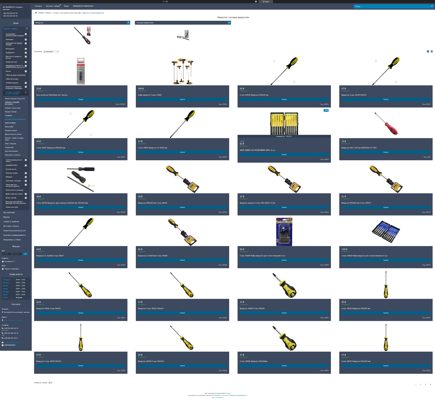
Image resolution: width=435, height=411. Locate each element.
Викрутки (39, 23)
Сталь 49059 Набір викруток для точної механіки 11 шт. (365, 256)
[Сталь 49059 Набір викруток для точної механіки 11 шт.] (386, 232)
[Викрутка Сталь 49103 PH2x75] (386, 71)
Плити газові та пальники (14, 190)
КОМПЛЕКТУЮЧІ (11, 165)
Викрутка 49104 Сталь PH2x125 (151, 361)
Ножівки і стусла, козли (12, 108)
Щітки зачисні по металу (13, 134)
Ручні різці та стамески (12, 155)
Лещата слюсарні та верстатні (15, 99)
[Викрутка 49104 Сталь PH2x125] (182, 337)
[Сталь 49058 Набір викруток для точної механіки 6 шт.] (284, 232)
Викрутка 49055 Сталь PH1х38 (252, 308)
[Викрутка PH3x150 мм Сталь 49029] (386, 179)
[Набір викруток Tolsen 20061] (182, 71)
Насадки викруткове (145, 23)
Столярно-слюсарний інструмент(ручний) (67, 13)
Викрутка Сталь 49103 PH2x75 (354, 95)
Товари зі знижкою (11, 221)
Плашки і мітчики (11, 112)
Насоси (8, 71)
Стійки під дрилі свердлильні (16, 75)
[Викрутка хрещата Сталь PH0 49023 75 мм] (284, 179)
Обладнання (10, 49)
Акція (66, 6)
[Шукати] (432, 6)
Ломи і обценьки (10, 144)
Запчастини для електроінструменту (12, 185)
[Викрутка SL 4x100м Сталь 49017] (81, 232)
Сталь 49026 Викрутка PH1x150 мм (254, 95)
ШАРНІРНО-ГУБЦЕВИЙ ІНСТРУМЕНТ (12, 103)
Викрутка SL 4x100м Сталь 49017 (50, 256)
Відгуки (6, 217)
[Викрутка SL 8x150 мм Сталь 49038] (182, 232)
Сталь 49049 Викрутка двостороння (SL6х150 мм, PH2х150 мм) (62, 203)
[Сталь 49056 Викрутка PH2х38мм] (284, 337)
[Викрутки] (82, 35)
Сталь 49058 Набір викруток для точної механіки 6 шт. (263, 256)
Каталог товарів (53, 6)
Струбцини (8, 115)
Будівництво (10, 53)
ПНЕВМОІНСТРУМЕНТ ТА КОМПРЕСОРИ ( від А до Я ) (15, 66)
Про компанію (9, 212)
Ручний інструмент (12, 83)
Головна (38, 6)
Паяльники (9, 39)
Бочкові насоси (11, 169)
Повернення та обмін (12, 240)
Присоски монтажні (11, 151)
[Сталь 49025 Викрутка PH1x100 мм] (386, 284)
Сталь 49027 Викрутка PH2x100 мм (50, 148)
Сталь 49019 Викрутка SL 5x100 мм (152, 148)
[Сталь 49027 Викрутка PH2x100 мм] (81, 124)
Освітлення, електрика (13, 181)
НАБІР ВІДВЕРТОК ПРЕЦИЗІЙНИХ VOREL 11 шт (257, 150)
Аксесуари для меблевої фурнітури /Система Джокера (16, 202)
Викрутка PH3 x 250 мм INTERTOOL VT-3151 (359, 148)
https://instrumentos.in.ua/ (14, 231)
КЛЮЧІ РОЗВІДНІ (10, 123)
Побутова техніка (12, 173)
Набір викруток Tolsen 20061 (150, 95)
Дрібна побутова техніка (14, 194)
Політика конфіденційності (14, 235)
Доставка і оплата (11, 226)
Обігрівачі (9, 177)
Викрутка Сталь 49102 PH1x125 (150, 308)
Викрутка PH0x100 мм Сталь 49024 (152, 203)
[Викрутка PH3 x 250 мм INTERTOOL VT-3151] (386, 124)
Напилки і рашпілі (11, 130)
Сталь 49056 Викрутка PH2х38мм (253, 361)
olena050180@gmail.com (12, 342)
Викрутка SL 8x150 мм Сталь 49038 (152, 256)
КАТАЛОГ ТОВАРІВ (44, 13)
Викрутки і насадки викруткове (15, 119)
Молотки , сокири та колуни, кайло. (14, 139)
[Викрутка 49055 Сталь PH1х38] (284, 284)
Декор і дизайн (11, 198)
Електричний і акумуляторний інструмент (15, 35)
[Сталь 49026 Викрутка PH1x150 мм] (284, 71)
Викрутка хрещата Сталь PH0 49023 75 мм (257, 203)
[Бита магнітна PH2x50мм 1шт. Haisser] (81, 71)
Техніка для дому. (12, 207)
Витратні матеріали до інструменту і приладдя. (14, 87)
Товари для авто (11, 62)
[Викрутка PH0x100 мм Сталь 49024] (182, 179)
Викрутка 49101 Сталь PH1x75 (48, 308)
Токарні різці (9, 147)
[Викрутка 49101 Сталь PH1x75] (81, 284)
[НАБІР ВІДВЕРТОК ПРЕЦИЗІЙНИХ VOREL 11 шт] (284, 124)
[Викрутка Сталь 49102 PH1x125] (182, 284)
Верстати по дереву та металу (13, 57)
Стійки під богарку (12, 79)
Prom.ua (228, 393)
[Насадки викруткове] (183, 35)
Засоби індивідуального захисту (14, 160)
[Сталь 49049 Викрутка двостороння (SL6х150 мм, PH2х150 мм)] (81, 179)
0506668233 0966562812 (83, 6)
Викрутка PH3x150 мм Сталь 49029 (356, 203)
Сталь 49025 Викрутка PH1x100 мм (356, 308)
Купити (80, 99)
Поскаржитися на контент (221, 395)
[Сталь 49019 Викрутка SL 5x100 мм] (182, 124)
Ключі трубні (9, 127)
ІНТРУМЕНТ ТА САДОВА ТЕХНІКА (14, 44)
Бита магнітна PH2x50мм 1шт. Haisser (52, 95)
